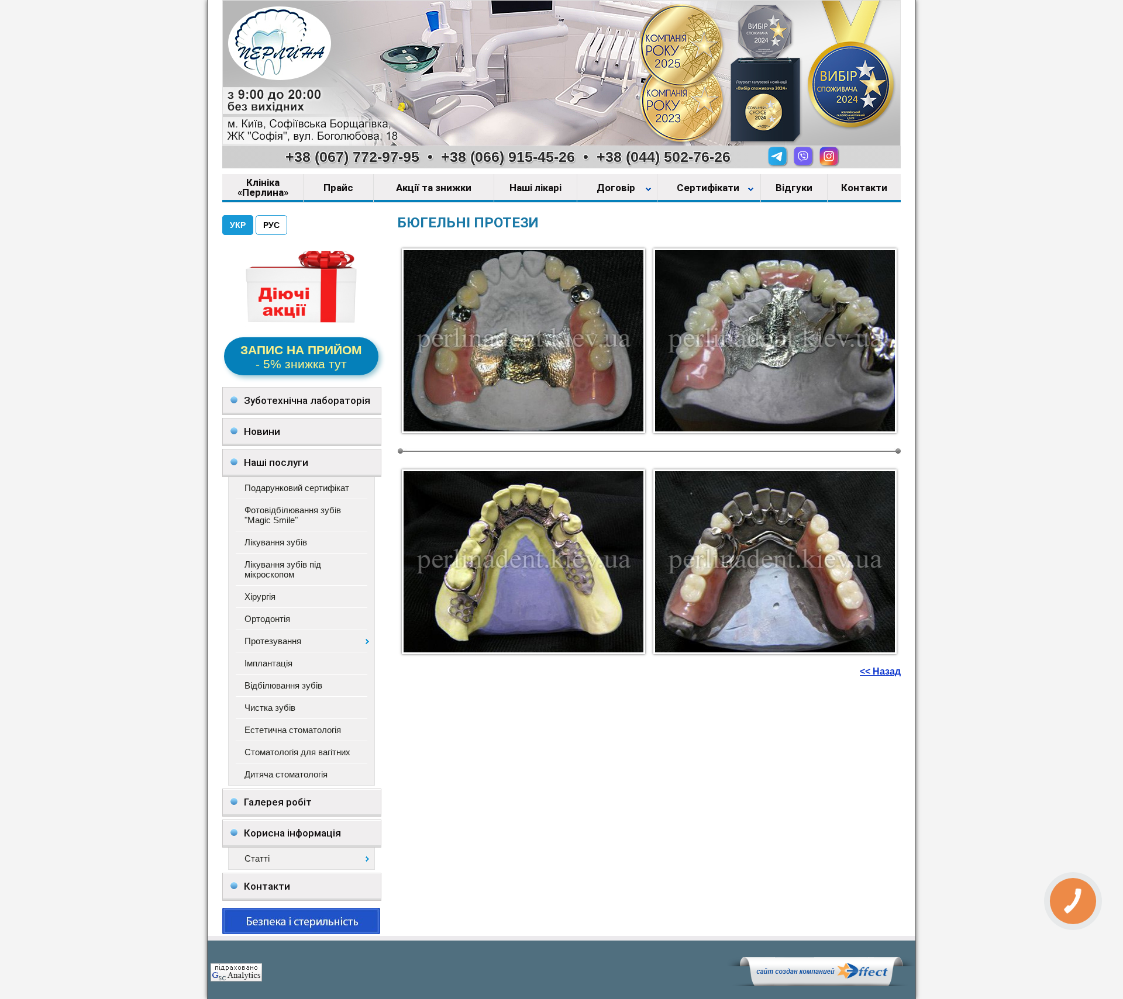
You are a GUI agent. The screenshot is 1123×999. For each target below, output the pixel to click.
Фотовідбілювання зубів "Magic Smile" (292, 515)
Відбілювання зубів (283, 685)
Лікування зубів (275, 542)
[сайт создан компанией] (821, 983)
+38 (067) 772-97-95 (352, 156)
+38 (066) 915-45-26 (508, 156)
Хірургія (259, 597)
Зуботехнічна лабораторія (307, 400)
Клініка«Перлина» (262, 188)
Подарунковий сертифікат (296, 488)
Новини (262, 431)
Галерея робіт (278, 802)
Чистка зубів (269, 708)
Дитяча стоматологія (286, 774)
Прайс (338, 188)
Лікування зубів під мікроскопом (282, 569)
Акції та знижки (433, 188)
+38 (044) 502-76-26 (664, 156)
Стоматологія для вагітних (297, 752)
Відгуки (794, 188)
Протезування (272, 641)
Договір (617, 188)
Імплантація (268, 663)
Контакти (864, 188)
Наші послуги (276, 462)
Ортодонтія (267, 619)
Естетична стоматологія (292, 730)
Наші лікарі (535, 188)
